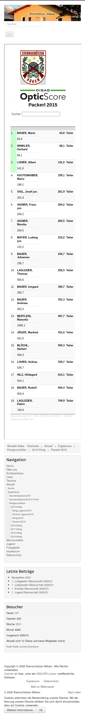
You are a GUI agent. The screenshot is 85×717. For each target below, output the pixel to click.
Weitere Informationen (20, 710)
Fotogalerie (13, 547)
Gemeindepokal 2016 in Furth (24, 499)
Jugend (10, 544)
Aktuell (10, 484)
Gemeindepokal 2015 (20, 495)
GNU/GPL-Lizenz (46, 674)
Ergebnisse (13, 491)
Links (9, 477)
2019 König (16, 536)
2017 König (16, 529)
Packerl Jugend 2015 (22, 514)
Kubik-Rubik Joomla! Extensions (22, 646)
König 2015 (17, 517)
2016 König (16, 525)
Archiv (11, 488)
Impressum (13, 551)
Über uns (11, 469)
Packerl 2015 (18, 521)
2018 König (16, 532)
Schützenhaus (15, 473)
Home (9, 466)
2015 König (16, 506)
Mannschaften (14, 540)
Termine (11, 481)
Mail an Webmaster (42, 687)
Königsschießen (17, 503)
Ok (41, 710)
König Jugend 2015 (21, 510)
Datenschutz (13, 555)
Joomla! (9, 674)
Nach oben (74, 692)
